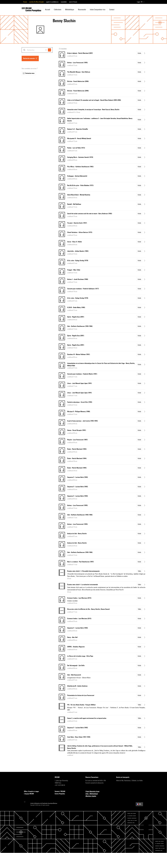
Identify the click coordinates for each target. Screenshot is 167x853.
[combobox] (37, 50)
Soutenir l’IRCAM (60, 791)
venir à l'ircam (73, 2)
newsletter (64, 2)
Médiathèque (69, 9)
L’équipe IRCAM (29, 794)
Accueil (47, 9)
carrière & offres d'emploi (36, 2)
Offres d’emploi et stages (31, 791)
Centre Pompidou (60, 794)
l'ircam (25, 2)
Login (138, 2)
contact (111, 9)
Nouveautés (82, 9)
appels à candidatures (52, 2)
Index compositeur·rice (97, 9)
